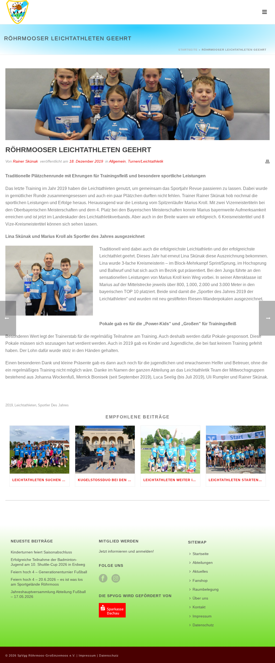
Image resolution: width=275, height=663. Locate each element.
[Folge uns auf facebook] (103, 578)
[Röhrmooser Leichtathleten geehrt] (137, 104)
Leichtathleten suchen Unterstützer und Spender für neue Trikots (40, 480)
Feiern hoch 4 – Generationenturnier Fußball (49, 572)
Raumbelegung (206, 589)
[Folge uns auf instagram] (115, 578)
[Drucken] (267, 161)
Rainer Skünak (25, 161)
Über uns (200, 598)
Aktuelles (200, 571)
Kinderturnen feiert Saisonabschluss (41, 552)
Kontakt (199, 607)
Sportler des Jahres (53, 405)
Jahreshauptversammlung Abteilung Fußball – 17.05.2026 (48, 594)
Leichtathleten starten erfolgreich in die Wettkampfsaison (237, 480)
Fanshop (200, 580)
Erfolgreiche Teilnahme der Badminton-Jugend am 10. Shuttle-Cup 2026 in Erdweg (48, 562)
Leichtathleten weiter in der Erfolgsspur (171, 480)
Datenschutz (203, 625)
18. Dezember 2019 (86, 161)
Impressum (202, 616)
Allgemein (117, 161)
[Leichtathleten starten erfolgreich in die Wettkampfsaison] (236, 449)
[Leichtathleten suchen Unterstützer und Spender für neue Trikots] (39, 449)
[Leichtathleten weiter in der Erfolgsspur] (170, 449)
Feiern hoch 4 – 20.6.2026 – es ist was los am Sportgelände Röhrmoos (47, 581)
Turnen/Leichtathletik (145, 161)
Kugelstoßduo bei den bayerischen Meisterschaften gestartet (106, 480)
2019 (9, 405)
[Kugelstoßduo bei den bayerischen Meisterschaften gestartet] (105, 449)
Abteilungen (203, 562)
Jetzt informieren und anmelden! (126, 551)
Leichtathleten (25, 405)
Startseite (188, 49)
